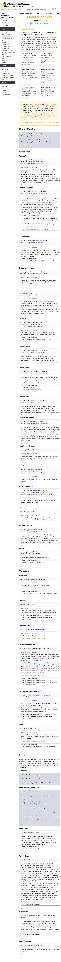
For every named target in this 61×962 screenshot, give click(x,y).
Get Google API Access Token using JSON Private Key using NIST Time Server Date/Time (40, 683)
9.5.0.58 (34, 167)
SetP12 (4, 79)
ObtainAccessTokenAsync (8, 77)
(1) (40, 691)
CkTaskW (37, 629)
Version (4, 62)
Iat (2, 40)
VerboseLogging (6, 60)
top (22, 184)
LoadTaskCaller (6, 73)
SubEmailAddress (6, 56)
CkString (38, 160)
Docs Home (5, 20)
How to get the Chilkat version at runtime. (33, 562)
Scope (3, 54)
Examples (5, 25)
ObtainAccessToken (7, 75)
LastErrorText (5, 46)
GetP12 (4, 71)
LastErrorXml (5, 48)
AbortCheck (5, 88)
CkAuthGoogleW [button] (34, 9)
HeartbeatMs (51, 838)
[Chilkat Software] (18, 4)
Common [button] (43, 9)
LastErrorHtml (5, 44)
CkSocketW (40, 648)
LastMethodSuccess (7, 50)
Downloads (5, 23)
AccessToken (5, 32)
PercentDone (5, 90)
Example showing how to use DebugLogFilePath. (35, 229)
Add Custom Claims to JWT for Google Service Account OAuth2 (39, 593)
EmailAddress (5, 36)
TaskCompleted (6, 94)
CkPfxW (22, 604)
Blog (20, 9)
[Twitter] (58, 9)
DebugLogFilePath (7, 34)
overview (4, 86)
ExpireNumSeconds (7, 38)
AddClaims (5, 69)
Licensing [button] (15, 9)
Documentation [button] (6, 9)
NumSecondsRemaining (8, 52)
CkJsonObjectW (35, 579)
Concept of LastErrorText (29, 387)
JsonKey (4, 42)
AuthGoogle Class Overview (48, 122)
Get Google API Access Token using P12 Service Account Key (38, 260)
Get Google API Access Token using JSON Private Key (36, 339)
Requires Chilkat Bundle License (39, 23)
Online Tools (25, 9)
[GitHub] (56, 9)
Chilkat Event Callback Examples (31, 848)
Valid (3, 58)
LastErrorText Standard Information (31, 389)
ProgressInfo (5, 92)
